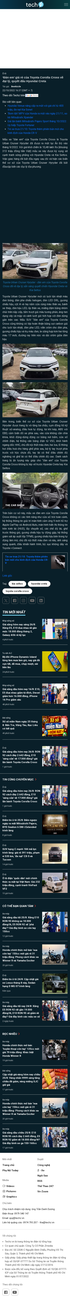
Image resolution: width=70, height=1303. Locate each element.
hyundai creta (39, 583)
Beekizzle (16, 86)
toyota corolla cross (17, 591)
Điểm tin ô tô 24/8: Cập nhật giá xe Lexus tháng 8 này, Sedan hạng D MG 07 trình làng (20, 983)
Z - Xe (40, 1170)
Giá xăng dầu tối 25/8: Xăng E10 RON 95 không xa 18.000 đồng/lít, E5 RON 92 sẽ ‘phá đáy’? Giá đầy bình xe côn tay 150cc (20, 924)
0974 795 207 (30, 1222)
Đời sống (6, 718)
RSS (39, 1181)
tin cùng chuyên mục (18, 779)
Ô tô (4, 73)
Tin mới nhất (13, 612)
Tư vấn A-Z (7, 653)
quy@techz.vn (16, 1218)
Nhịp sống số (8, 621)
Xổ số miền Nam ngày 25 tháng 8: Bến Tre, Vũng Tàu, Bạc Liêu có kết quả (20, 725)
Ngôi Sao (42, 1175)
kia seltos (17, 583)
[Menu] (66, 4)
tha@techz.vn (47, 1222)
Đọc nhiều (10, 1033)
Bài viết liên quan (11, 101)
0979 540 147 (21, 1213)
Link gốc (7, 575)
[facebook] (14, 600)
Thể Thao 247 (45, 1186)
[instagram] (23, 600)
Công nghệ (43, 1165)
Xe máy (5, 914)
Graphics (11, 1196)
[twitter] (5, 600)
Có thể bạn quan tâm (18, 906)
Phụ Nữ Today (10, 1170)
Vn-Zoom (42, 1191)
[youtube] (32, 600)
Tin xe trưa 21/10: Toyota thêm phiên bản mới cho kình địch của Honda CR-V (26, 559)
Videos (10, 1186)
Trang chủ (8, 1165)
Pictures (11, 1191)
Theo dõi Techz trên (13, 95)
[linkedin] (41, 600)
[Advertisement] (35, 207)
